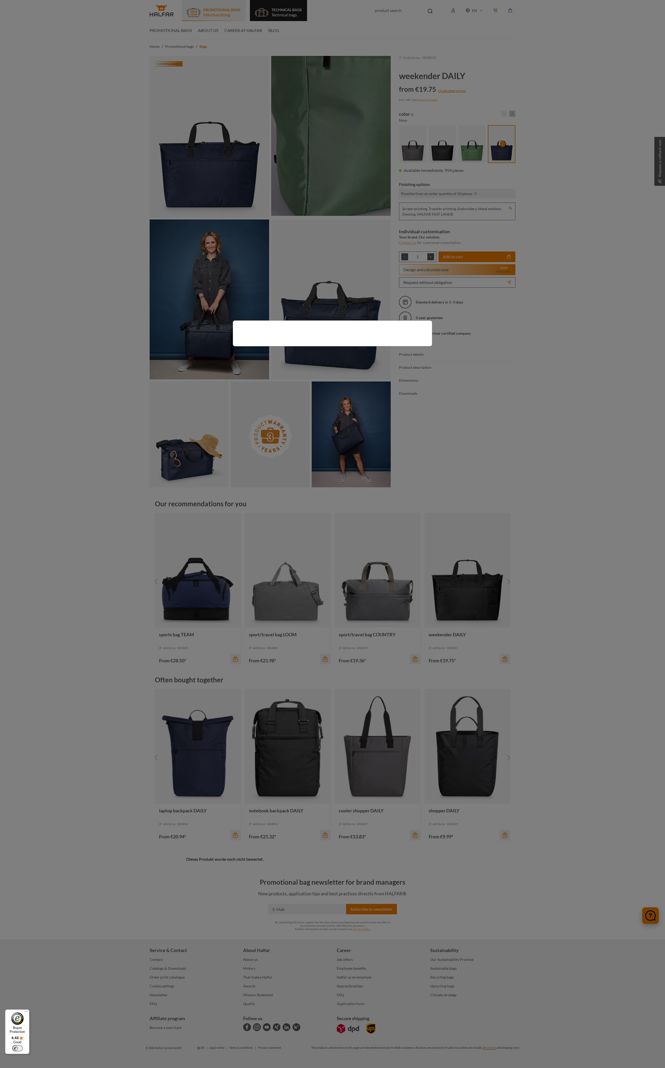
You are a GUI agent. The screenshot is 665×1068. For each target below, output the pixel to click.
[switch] (17, 1048)
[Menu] (26, 1012)
